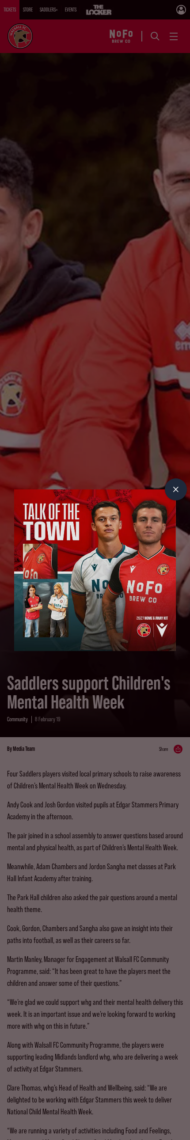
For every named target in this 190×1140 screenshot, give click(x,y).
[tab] (175, 489)
